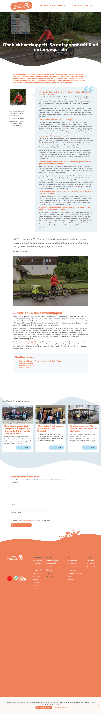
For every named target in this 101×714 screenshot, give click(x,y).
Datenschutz (91, 567)
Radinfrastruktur (51, 564)
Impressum (90, 564)
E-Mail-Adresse (16, 512)
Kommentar (15, 482)
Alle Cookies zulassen (43, 707)
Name (13, 504)
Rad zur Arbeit (72, 564)
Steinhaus (36, 579)
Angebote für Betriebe (75, 573)
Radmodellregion (52, 560)
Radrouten (49, 570)
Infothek (69, 576)
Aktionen (50, 573)
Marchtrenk (37, 573)
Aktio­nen (44, 5)
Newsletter (90, 560)
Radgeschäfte (72, 570)
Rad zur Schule (72, 560)
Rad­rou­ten (61, 5)
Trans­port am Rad (25, 367)
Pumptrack (70, 579)
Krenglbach (37, 570)
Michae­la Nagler (98, 16)
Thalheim (36, 582)
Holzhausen (37, 567)
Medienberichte (51, 567)
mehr (26, 447)
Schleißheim (37, 576)
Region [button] (52, 5)
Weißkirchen (37, 586)
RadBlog (49, 576)
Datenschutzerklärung (28, 520)
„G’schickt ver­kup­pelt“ (28, 342)
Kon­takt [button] (85, 5)
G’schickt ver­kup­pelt (26, 363)
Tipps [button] (69, 5)
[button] (91, 5)
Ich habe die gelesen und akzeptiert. (32, 520)
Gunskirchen (37, 564)
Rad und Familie (72, 567)
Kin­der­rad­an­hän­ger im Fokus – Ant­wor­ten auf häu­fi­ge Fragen (40, 361)
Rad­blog (77, 5)
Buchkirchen (37, 560)
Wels (34, 589)
